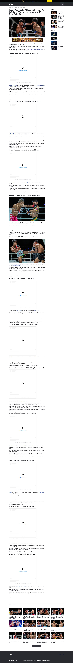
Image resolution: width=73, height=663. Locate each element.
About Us (50, 4)
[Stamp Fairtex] (54, 43)
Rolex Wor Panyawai (19, 310)
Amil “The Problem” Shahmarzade (29, 445)
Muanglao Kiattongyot (12, 134)
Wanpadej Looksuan (28, 182)
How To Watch (25, 4)
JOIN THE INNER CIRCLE (18, 4)
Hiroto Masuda (24, 586)
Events (29, 4)
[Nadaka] (54, 34)
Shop (47, 4)
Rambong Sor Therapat (12, 133)
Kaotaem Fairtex (11, 182)
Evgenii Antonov (23, 538)
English (57, 4)
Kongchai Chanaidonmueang (40, 85)
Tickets (33, 4)
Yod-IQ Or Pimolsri (12, 356)
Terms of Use (48, 660)
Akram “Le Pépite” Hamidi (13, 85)
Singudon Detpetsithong (16, 265)
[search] (62, 4)
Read (40, 4)
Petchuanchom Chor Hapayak (13, 264)
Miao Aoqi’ (10, 492)
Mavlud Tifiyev (35, 356)
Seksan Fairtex (11, 445)
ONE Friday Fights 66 (12, 43)
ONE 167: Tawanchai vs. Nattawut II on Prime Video (34, 49)
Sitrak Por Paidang (37, 310)
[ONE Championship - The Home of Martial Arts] (11, 4)
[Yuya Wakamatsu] (54, 48)
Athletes (36, 4)
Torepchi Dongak (17, 586)
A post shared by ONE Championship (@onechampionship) (23, 82)
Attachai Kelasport (12, 222)
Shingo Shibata (41, 492)
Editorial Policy (43, 660)
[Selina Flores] (54, 38)
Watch (44, 4)
